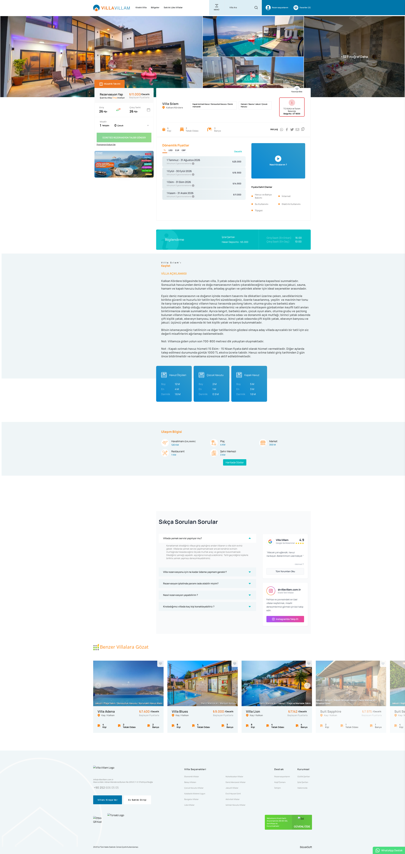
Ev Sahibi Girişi (137, 799)
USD (170, 150)
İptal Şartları (228, 237)
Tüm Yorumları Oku (285, 571)
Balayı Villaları (190, 782)
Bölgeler (155, 7)
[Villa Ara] (256, 7)
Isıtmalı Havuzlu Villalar (235, 805)
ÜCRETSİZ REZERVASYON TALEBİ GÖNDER (124, 137)
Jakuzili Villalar (232, 788)
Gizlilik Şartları (303, 776)
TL (165, 150)
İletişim (277, 788)
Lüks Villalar (189, 805)
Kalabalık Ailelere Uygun (194, 793)
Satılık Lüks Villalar (173, 7)
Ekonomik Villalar (191, 776)
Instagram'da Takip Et (287, 619)
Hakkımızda (302, 788)
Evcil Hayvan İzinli (233, 793)
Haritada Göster (235, 462)
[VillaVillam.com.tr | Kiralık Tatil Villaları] (111, 7)
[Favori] (160, 664)
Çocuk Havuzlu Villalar (193, 788)
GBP (184, 150)
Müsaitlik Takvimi (112, 83)
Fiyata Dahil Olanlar (261, 186)
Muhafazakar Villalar (234, 776)
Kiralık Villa (141, 7)
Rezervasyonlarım (282, 776)
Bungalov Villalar (191, 799)
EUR (177, 150)
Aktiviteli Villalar (233, 799)
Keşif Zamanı (280, 782)
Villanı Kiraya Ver (108, 799)
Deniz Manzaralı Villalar (236, 782)
